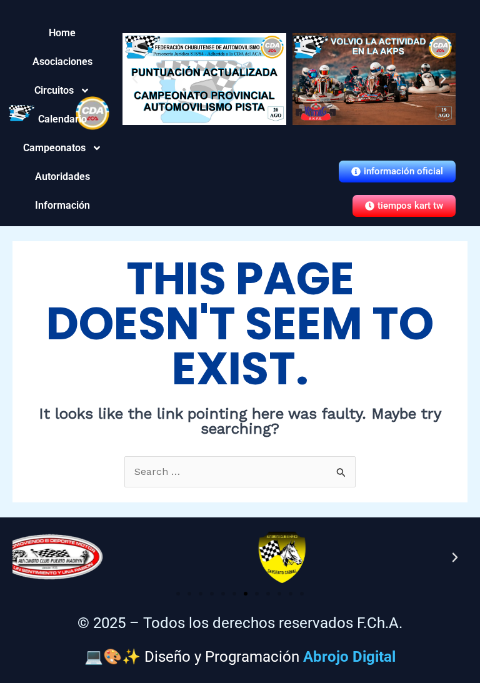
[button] (135, 78)
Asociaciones (62, 61)
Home (62, 33)
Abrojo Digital (349, 657)
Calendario (62, 119)
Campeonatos (62, 148)
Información (62, 205)
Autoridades (62, 176)
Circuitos (62, 90)
